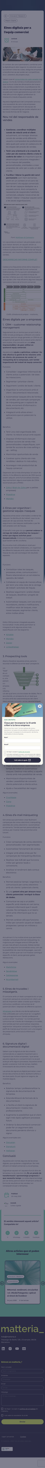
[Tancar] (40, 706)
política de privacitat (24, 752)
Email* (6, 744)
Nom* (6, 737)
